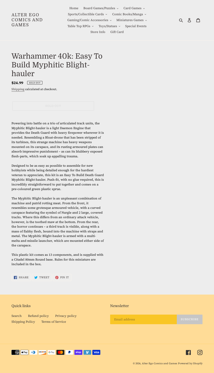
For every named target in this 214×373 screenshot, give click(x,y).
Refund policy (38, 316)
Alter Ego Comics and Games (27, 20)
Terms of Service (53, 321)
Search (16, 316)
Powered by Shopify (190, 363)
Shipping (17, 89)
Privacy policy (66, 316)
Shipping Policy (23, 321)
